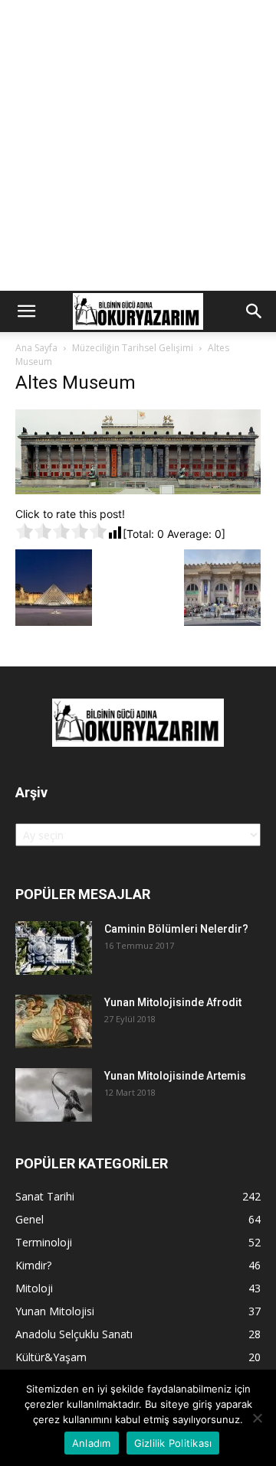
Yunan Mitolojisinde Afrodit (173, 1002)
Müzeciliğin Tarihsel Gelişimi (132, 347)
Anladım (91, 1443)
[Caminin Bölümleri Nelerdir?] (53, 948)
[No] (256, 1417)
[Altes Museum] (138, 490)
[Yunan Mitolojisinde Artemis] (53, 1095)
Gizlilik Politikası (173, 1443)
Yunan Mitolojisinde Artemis (175, 1076)
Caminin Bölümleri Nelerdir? (176, 929)
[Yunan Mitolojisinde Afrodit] (53, 1021)
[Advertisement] (138, 145)
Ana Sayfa (36, 347)
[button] (26, 311)
